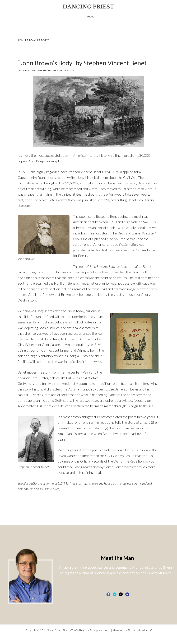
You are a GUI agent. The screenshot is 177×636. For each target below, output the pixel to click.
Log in (107, 630)
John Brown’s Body (62, 200)
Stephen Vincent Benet (84, 172)
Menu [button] (91, 16)
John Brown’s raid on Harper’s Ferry (74, 272)
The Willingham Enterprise (86, 630)
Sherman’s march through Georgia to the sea (120, 406)
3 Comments (66, 70)
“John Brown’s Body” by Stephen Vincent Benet (82, 63)
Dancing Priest (88, 7)
